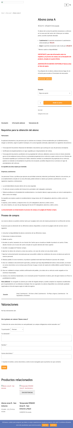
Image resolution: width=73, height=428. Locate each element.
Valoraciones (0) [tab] (33, 123)
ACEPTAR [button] (45, 425)
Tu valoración (5, 333)
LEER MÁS (53, 425)
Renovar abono (45, 78)
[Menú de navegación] (66, 4)
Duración (40, 89)
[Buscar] (70, 4)
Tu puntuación (6, 329)
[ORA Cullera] (12, 3)
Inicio (2, 13)
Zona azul (8, 13)
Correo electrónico (7, 353)
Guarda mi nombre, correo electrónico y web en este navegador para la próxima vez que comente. (32, 362)
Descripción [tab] (4, 123)
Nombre (4, 345)
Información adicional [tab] (18, 123)
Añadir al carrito (57, 103)
